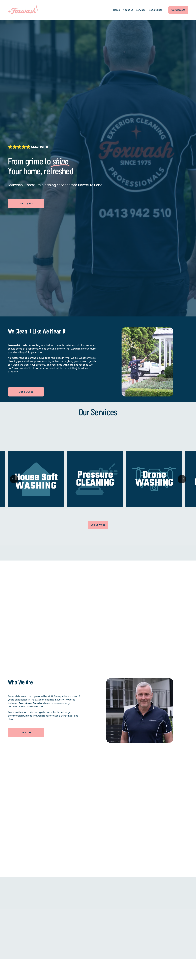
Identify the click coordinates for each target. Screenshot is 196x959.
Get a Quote (155, 10)
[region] (98, 481)
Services (140, 10)
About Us (128, 10)
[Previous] (14, 479)
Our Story (26, 732)
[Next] (182, 479)
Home (116, 10)
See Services (98, 524)
